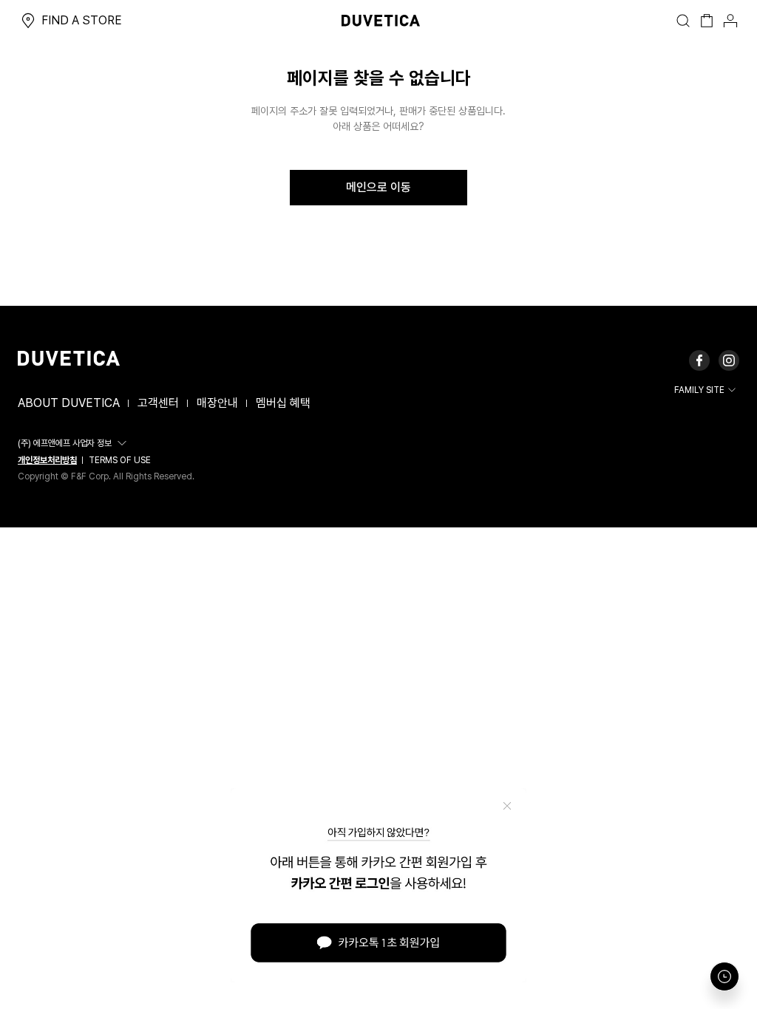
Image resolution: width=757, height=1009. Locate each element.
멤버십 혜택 (283, 403)
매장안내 (217, 403)
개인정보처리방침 (47, 460)
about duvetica (69, 403)
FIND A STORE (81, 20)
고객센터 (158, 403)
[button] (74, 443)
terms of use (120, 460)
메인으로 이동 (378, 187)
